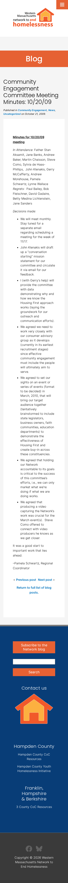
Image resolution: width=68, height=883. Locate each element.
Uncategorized (12, 114)
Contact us (34, 688)
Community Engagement (32, 110)
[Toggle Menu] (62, 4)
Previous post (26, 580)
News (51, 110)
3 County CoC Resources (34, 807)
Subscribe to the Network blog (34, 647)
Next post (45, 580)
